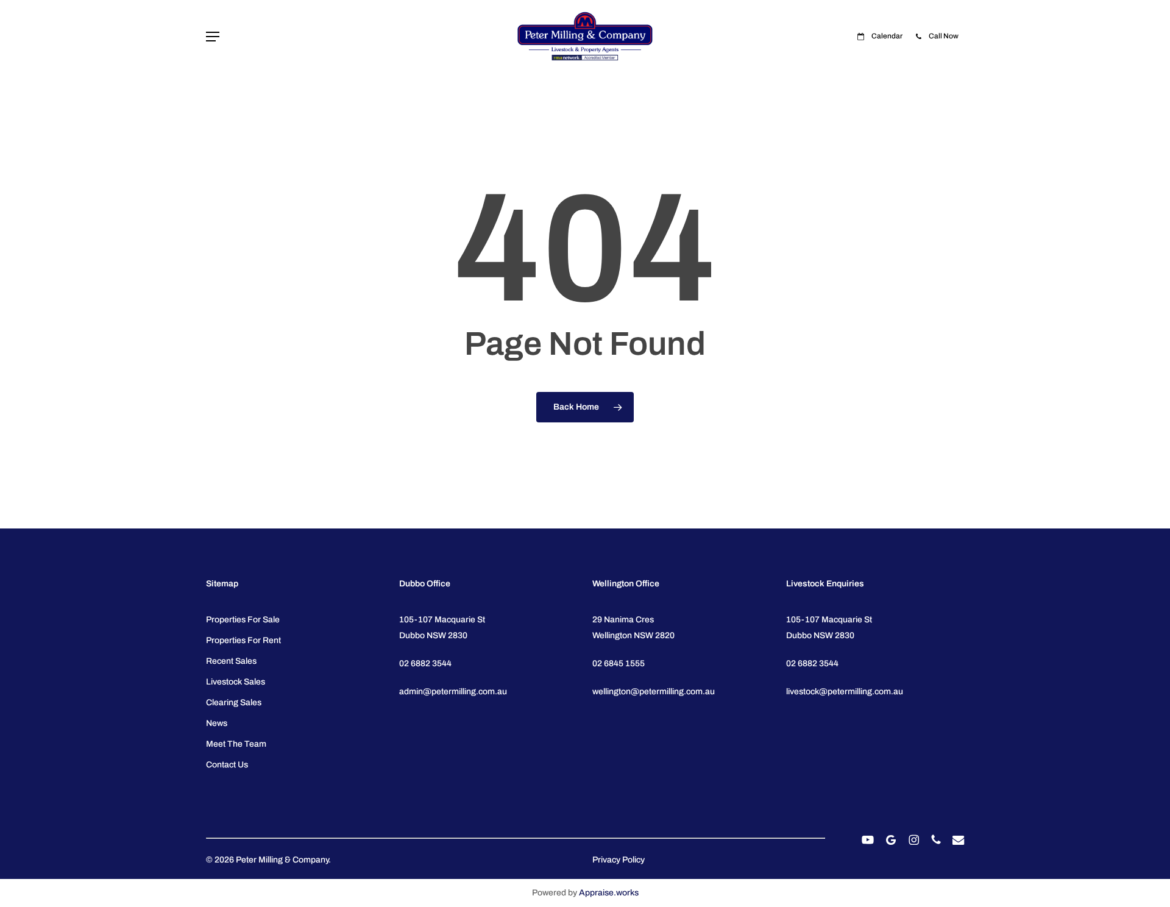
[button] (212, 36)
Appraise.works (609, 892)
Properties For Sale (243, 619)
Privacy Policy (618, 859)
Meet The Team (236, 744)
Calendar (886, 36)
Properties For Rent (243, 640)
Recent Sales (231, 661)
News (216, 723)
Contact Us (227, 764)
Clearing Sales (233, 702)
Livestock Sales (235, 681)
